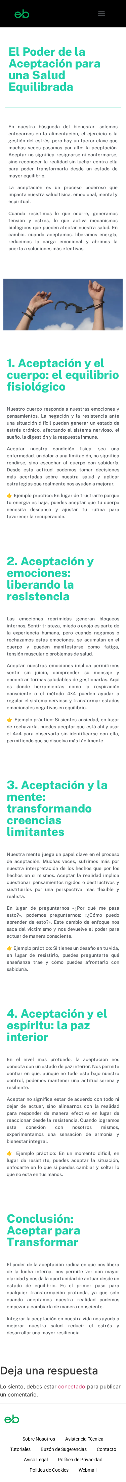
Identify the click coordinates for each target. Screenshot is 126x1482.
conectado (71, 1386)
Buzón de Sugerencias (64, 1449)
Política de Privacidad (80, 1459)
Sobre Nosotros (39, 1439)
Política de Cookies (49, 1470)
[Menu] (101, 14)
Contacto (106, 1449)
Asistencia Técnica (84, 1439)
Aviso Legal (36, 1459)
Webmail (87, 1470)
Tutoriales (20, 1449)
